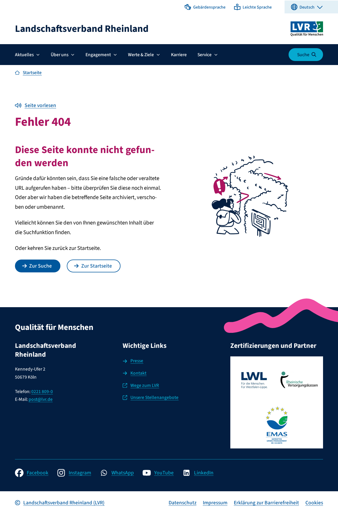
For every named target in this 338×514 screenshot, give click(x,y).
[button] (205, 7)
